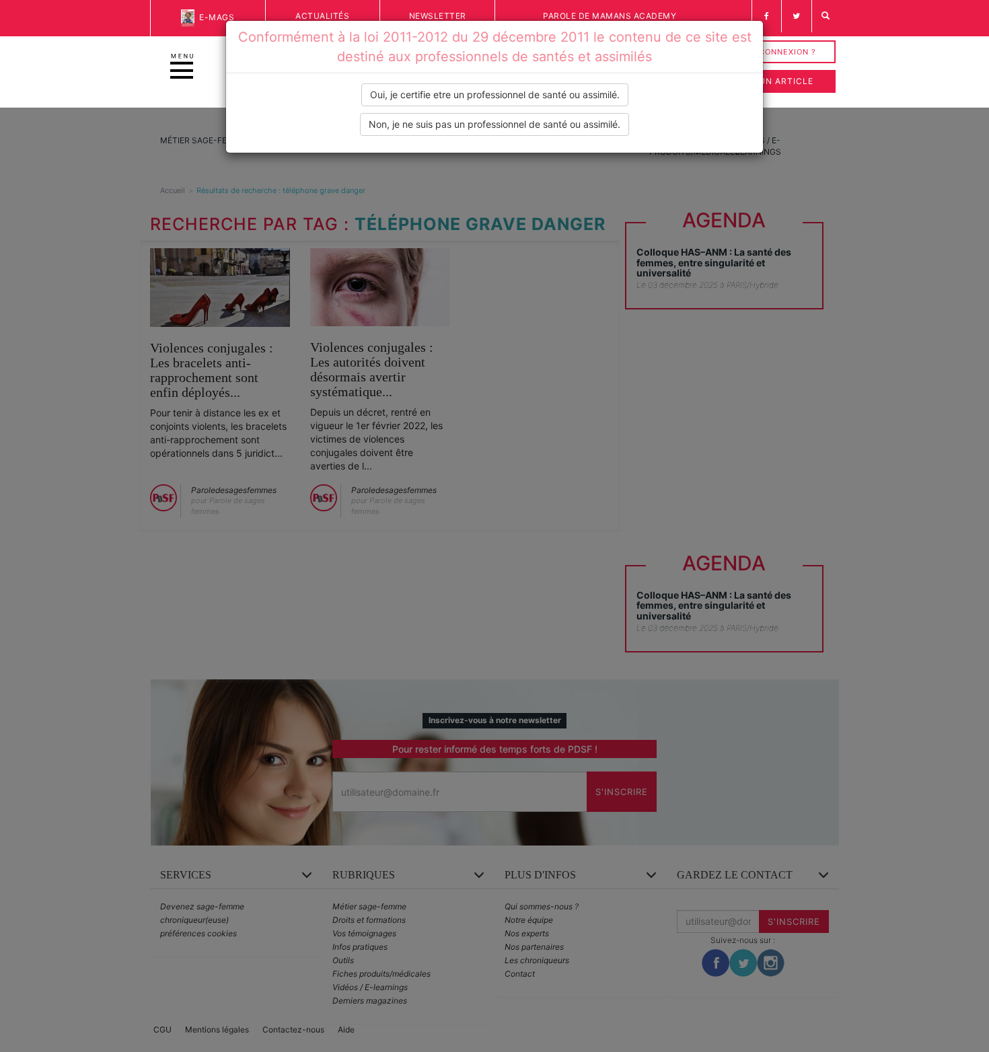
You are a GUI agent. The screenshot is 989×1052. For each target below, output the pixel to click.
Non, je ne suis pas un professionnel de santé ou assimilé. (494, 124)
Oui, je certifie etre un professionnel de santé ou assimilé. (495, 94)
